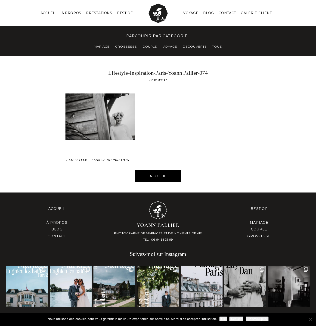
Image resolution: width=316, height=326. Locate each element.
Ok (223, 319)
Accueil (48, 13)
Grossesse (259, 236)
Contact (227, 13)
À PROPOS (71, 13)
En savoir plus (257, 319)
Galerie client (256, 13)
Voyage (190, 13)
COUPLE (150, 46)
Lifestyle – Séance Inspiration (99, 160)
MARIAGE (101, 46)
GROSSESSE (125, 46)
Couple (259, 229)
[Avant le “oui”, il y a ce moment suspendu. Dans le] (289, 286)
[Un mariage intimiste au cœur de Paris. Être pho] (201, 286)
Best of (259, 209)
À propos (56, 222)
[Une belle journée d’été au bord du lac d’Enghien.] (71, 286)
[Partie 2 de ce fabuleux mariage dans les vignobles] (114, 286)
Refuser (236, 319)
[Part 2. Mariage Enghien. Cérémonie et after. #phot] (27, 286)
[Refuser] (310, 319)
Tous (217, 46)
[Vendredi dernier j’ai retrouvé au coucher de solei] (245, 286)
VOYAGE (170, 46)
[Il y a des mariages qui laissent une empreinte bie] (158, 286)
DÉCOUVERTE (194, 46)
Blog (208, 13)
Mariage (259, 222)
